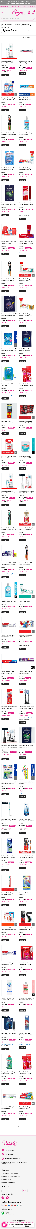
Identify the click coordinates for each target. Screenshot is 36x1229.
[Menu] (2, 12)
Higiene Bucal (25, 24)
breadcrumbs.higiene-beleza (12, 24)
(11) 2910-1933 (9, 1154)
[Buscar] (33, 18)
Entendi (27, 1226)
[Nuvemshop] (18, 1221)
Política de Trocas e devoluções (10, 1176)
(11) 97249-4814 (9, 1150)
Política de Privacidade (8, 1182)
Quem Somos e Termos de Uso (10, 1173)
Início (2, 24)
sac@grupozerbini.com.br (12, 1158)
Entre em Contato (6, 1179)
